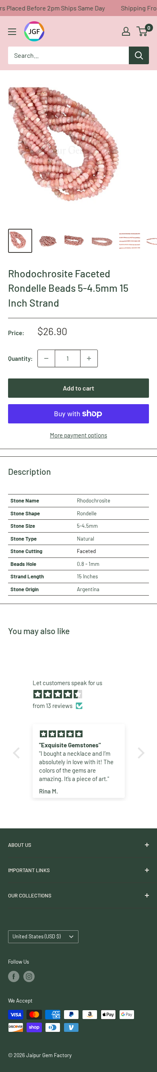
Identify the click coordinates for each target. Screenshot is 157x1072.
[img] (83, 694)
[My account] (126, 31)
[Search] (139, 55)
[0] (142, 31)
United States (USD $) (36, 936)
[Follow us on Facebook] (13, 976)
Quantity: (20, 358)
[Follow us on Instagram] (29, 976)
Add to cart (78, 388)
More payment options (78, 435)
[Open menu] (12, 31)
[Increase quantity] (89, 358)
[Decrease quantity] (46, 358)
